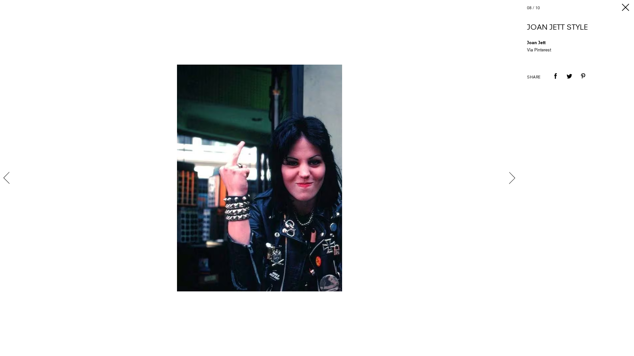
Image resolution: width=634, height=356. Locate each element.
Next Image (512, 178)
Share (534, 77)
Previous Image (7, 178)
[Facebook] (555, 81)
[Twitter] (569, 81)
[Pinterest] (583, 81)
